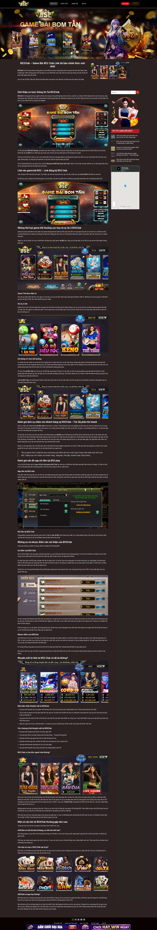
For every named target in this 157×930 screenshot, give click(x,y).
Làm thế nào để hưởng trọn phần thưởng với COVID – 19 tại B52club (127, 154)
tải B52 (58, 435)
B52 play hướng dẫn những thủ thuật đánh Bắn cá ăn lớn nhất (127, 160)
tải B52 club (40, 426)
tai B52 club (29, 371)
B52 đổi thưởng (33, 150)
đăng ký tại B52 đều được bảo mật (58, 163)
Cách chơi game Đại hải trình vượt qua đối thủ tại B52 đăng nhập (127, 136)
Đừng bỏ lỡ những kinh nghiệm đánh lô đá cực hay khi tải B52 (127, 148)
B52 (19, 898)
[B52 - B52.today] (32, 3)
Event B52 (64, 3)
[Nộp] (137, 92)
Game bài (75, 3)
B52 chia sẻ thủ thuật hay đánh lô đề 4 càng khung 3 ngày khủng (127, 142)
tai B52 (62, 240)
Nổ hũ (84, 3)
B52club (54, 3)
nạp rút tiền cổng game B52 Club (46, 464)
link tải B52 (55, 535)
